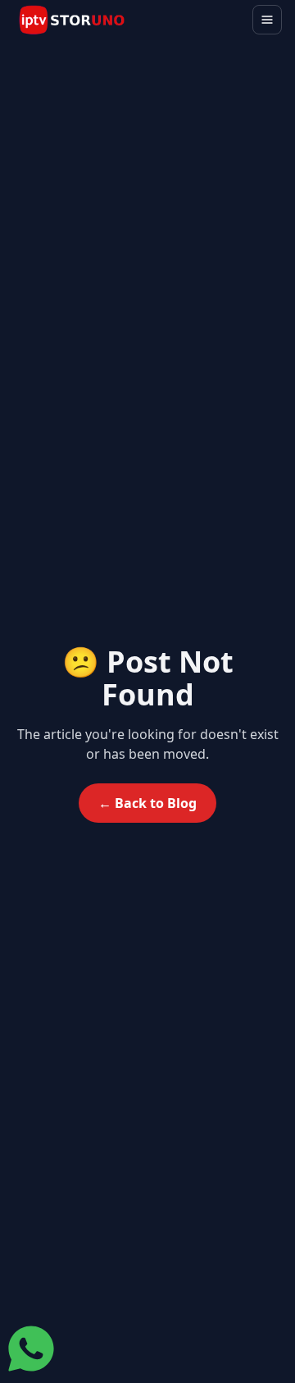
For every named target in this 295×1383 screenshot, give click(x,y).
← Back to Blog (147, 803)
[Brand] (72, 20)
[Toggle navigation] (267, 19)
